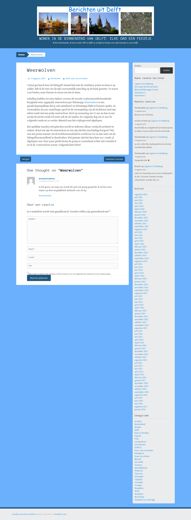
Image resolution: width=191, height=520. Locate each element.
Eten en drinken (142, 433)
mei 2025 (139, 238)
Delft (68, 78)
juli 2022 (138, 331)
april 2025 (139, 241)
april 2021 (139, 372)
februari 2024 (141, 279)
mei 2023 (139, 302)
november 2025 (141, 221)
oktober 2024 (140, 255)
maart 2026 (139, 209)
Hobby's (138, 447)
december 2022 (141, 316)
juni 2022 (139, 334)
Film (137, 439)
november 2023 (141, 287)
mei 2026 (139, 203)
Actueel (138, 421)
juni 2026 (139, 200)
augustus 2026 (141, 194)
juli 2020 (138, 398)
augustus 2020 (141, 395)
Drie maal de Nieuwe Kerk (146, 87)
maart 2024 (139, 276)
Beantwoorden (45, 195)
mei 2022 (139, 337)
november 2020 (141, 386)
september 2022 (142, 325)
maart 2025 (139, 244)
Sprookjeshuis (141, 468)
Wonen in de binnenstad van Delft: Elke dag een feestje (95, 38)
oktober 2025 (140, 223)
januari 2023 (140, 313)
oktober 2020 (140, 389)
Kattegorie (139, 453)
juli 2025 (138, 232)
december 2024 (141, 252)
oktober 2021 (140, 357)
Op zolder (139, 462)
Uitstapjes (139, 476)
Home (21, 54)
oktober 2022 (140, 322)
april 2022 (139, 340)
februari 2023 (141, 311)
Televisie (139, 474)
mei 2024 (139, 270)
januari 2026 (140, 215)
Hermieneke (55, 78)
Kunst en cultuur (142, 456)
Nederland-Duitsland (114, 159)
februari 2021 (141, 377)
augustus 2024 (141, 261)
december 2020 (141, 383)
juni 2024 (139, 267)
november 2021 (141, 354)
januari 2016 (140, 409)
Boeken (138, 427)
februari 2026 (141, 212)
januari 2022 (140, 348)
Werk (137, 491)
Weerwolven (91, 102)
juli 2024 (138, 264)
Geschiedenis (140, 442)
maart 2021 (139, 374)
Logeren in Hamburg (144, 84)
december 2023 (141, 284)
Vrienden (139, 482)
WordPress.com (60, 514)
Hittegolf (25, 159)
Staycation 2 (140, 95)
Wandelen (139, 488)
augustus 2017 (141, 406)
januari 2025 (140, 249)
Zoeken (138, 66)
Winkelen (139, 494)
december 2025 (141, 218)
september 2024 (142, 258)
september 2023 (142, 290)
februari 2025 (141, 247)
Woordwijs (139, 497)
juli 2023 (138, 296)
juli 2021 (138, 363)
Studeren (139, 471)
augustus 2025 (141, 229)
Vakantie (138, 479)
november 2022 (141, 319)
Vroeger (138, 485)
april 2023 (139, 305)
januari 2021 (140, 380)
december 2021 (141, 351)
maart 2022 (139, 342)
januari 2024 (140, 281)
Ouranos (138, 465)
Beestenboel (140, 424)
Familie (138, 436)
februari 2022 (141, 345)
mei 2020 (139, 403)
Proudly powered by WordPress (24, 514)
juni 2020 (139, 401)
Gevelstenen (140, 444)
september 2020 (142, 392)
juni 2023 (139, 299)
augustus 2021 (141, 360)
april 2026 (139, 206)
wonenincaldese (47, 178)
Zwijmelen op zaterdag (145, 500)
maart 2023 (139, 308)
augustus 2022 (141, 328)
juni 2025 (139, 235)
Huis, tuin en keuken (79, 78)
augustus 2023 (141, 293)
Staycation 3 (140, 92)
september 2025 (142, 226)
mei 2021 (139, 369)
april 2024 (139, 273)
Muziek (138, 459)
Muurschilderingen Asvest (146, 89)
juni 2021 (139, 366)
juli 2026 (138, 197)
